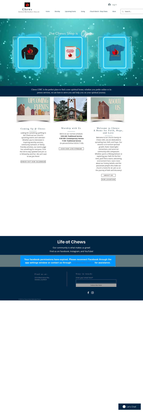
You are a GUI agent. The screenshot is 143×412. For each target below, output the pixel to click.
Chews (27, 9)
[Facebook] (88, 292)
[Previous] (12, 52)
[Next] (131, 52)
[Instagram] (92, 292)
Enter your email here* (84, 277)
